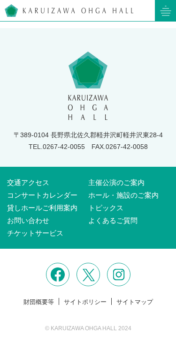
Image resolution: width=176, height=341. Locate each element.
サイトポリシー (85, 301)
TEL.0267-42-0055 (57, 146)
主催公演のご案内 (116, 182)
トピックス (105, 208)
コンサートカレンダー (42, 195)
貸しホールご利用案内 (42, 208)
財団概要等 (38, 301)
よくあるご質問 (113, 220)
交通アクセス (28, 182)
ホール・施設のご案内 (123, 195)
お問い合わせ (28, 220)
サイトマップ (134, 301)
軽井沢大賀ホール (69, 10)
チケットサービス (35, 233)
